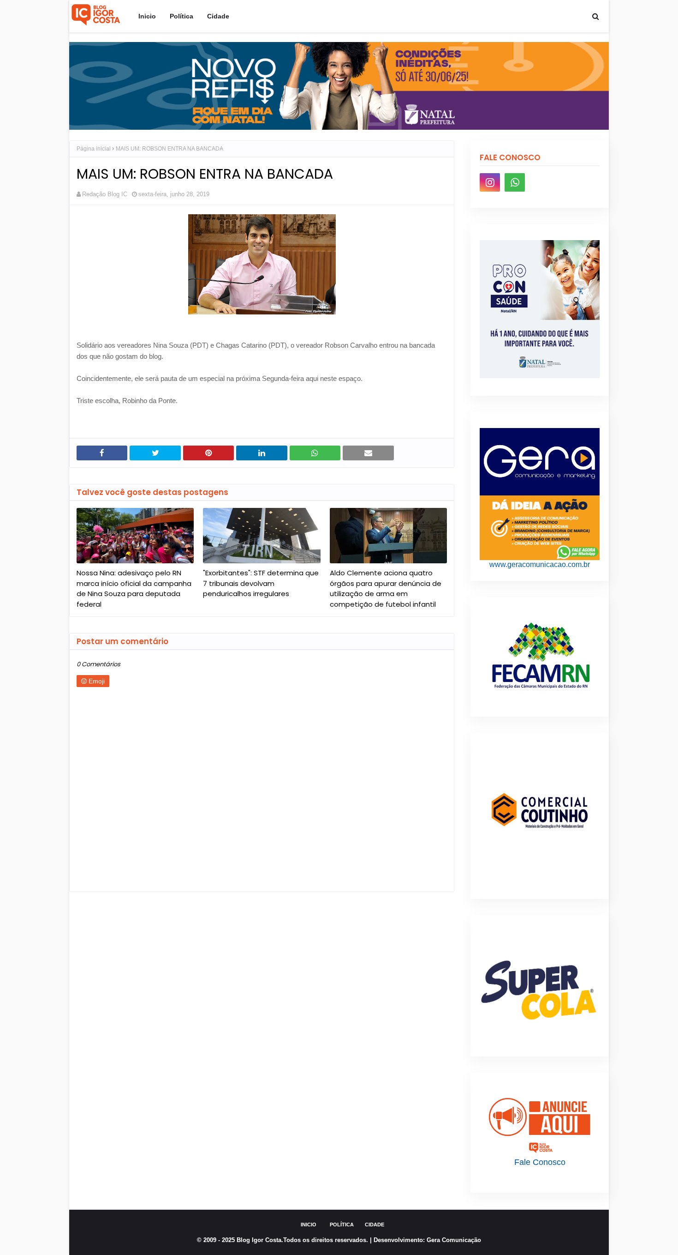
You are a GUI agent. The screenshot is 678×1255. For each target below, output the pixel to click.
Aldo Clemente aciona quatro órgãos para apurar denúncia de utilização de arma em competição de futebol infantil (385, 588)
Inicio (308, 1224)
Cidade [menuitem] (218, 16)
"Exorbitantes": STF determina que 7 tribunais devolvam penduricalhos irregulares (261, 583)
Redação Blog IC (104, 194)
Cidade (374, 1224)
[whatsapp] (515, 182)
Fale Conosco (539, 1162)
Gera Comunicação (454, 1240)
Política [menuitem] (181, 16)
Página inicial (94, 148)
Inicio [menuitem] (147, 16)
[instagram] (490, 182)
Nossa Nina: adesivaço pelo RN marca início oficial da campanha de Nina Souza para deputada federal (134, 588)
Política (342, 1224)
